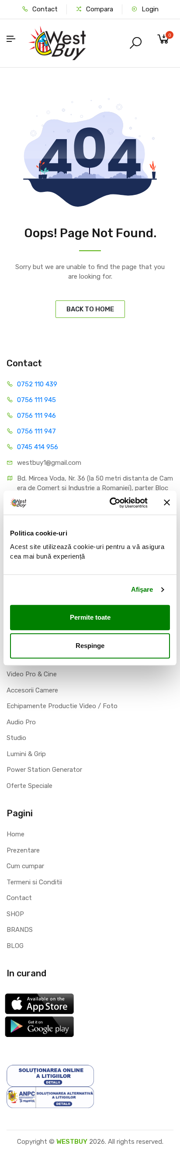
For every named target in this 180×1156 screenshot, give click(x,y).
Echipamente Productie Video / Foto (62, 706)
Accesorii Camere (32, 690)
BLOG (15, 946)
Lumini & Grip (26, 754)
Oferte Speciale (29, 786)
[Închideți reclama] (167, 503)
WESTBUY (71, 1142)
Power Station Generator (44, 770)
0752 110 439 (37, 384)
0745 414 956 (37, 447)
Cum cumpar (25, 866)
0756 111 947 (36, 431)
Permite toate (90, 617)
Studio (16, 738)
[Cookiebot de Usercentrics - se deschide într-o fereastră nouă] (111, 502)
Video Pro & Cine (32, 674)
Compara (98, 9)
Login (149, 9)
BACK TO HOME (90, 309)
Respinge (90, 645)
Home (15, 834)
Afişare (142, 589)
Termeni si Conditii (34, 882)
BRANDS (20, 930)
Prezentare (23, 850)
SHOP (15, 914)
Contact (44, 9)
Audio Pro (21, 722)
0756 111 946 (36, 415)
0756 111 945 (36, 400)
